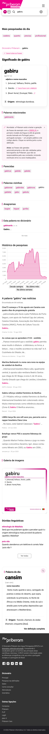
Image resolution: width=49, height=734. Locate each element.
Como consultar (7, 687)
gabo (17, 192)
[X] (21, 664)
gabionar (8, 187)
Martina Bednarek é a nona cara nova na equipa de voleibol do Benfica (23, 363)
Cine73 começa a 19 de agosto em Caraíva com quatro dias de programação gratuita (23, 308)
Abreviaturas (6, 690)
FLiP (3, 712)
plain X (4, 718)
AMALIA (33, 130)
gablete (8, 192)
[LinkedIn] (16, 664)
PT (5, 12)
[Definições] (41, 12)
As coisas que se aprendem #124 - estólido (21, 338)
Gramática (5, 693)
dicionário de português (13, 649)
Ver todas (24, 556)
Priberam (5, 709)
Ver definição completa (34, 629)
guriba (26, 208)
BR (9, 12)
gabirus (8, 171)
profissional (40, 36)
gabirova (31, 187)
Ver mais (25, 236)
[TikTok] (12, 664)
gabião (18, 171)
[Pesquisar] (14, 12)
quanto (17, 36)
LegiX (4, 715)
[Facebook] (4, 664)
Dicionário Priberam (11, 48)
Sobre (4, 684)
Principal (5, 678)
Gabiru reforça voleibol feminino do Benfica (21, 393)
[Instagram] (8, 664)
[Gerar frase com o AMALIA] (34, 93)
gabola (26, 192)
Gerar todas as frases (14, 53)
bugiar (7, 208)
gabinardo (9, 117)
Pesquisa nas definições (10, 681)
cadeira (6, 36)
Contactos (5, 706)
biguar (16, 208)
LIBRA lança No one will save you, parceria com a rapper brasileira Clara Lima (24, 418)
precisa (27, 36)
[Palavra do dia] (43, 570)
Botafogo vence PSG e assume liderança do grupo (21, 435)
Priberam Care (7, 721)
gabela (27, 171)
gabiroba (20, 187)
